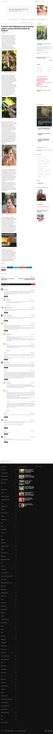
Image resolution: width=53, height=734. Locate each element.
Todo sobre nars (41, 19)
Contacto (5, 1)
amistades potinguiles (4, 476)
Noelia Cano (6, 289)
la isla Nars (45, 158)
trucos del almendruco (4, 702)
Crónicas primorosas (4, 506)
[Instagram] (37, 1)
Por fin (2, 632)
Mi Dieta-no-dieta (3, 606)
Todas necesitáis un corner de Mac (42, 166)
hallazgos (2, 539)
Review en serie (49, 173)
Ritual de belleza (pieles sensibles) (28, 19)
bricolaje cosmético (4, 489)
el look (38, 156)
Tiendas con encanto (4, 695)
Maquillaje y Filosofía (4, 592)
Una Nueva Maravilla (4, 709)
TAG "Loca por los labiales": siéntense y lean (29, 504)
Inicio (2, 1)
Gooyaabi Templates (22, 730)
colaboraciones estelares (41, 173)
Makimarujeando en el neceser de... (6, 582)
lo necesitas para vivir (40, 168)
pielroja (38, 161)
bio (1, 486)
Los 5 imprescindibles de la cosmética (43, 160)
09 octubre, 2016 (32, 390)
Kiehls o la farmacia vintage (5, 559)
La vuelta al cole (3, 569)
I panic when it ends (40, 174)
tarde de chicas (3, 679)
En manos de (3, 532)
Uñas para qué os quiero (45, 161)
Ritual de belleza (3, 669)
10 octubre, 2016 (32, 401)
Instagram (44, 69)
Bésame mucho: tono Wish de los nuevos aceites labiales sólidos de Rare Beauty (29, 471)
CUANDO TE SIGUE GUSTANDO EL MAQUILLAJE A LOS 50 (43, 80)
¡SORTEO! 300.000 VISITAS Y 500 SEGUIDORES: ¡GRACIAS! (28, 482)
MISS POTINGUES (40, 84)
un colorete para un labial (5, 705)
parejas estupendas (4, 622)
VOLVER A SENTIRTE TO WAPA (42, 86)
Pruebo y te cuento (4, 649)
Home (2, 23)
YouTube (44, 71)
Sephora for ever (3, 672)
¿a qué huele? (39, 163)
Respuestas (6, 298)
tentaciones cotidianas (46, 163)
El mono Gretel (6, 362)
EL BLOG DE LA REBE (40, 81)
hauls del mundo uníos (4, 546)
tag (1, 675)
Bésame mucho (15, 19)
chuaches (38, 171)
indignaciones (3, 556)
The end (2, 692)
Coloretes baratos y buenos (5, 499)
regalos (2, 662)
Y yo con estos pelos (4, 722)
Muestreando (3, 612)
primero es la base (4, 645)
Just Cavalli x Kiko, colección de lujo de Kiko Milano (29, 499)
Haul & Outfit (3, 542)
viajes (2, 719)
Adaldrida (8, 334)
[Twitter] (36, 1)
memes (2, 599)
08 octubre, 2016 (32, 370)
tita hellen (5, 420)
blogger (33, 284)
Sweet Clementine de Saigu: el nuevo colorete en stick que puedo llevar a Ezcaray (29, 494)
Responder (6, 296)
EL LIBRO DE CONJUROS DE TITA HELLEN (44, 82)
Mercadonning (3, 602)
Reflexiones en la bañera (26, 22)
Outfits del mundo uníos (5, 619)
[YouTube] (51, 731)
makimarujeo (3, 586)
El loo (2, 522)
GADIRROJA (39, 83)
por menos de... (39, 158)
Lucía (5, 323)
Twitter (44, 67)
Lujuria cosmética (44, 171)
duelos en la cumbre (4, 512)
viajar (2, 715)
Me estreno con (3, 596)
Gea (44, 176)
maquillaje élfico (39, 176)
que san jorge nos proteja (5, 655)
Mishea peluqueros (4, 609)
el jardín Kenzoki (47, 174)
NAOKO (38, 85)
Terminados (3, 689)
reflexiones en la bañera (5, 659)
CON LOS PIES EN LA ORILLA (42, 78)
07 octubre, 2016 (32, 289)
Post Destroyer (3, 642)
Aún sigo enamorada (4, 479)
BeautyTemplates (10, 730)
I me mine (2, 549)
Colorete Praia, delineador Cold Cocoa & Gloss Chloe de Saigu (29, 476)
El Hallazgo (2, 516)
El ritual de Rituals (4, 529)
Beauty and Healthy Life (8, 307)
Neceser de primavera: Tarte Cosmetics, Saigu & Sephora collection (29, 487)
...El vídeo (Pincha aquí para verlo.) (43, 206)
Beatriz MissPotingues (8, 315)
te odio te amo (3, 682)
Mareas (5, 437)
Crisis (2, 502)
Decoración (3, 509)
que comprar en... (4, 652)
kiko (1, 562)
